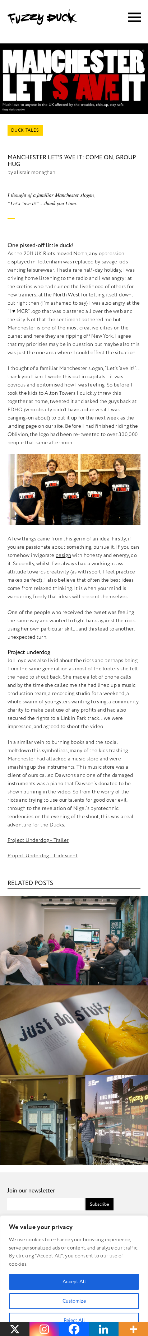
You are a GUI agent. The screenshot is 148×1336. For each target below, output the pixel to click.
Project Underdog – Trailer (38, 840)
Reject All (74, 1320)
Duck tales (25, 130)
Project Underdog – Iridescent (43, 855)
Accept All (74, 1281)
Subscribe (99, 1204)
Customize (74, 1301)
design (63, 555)
